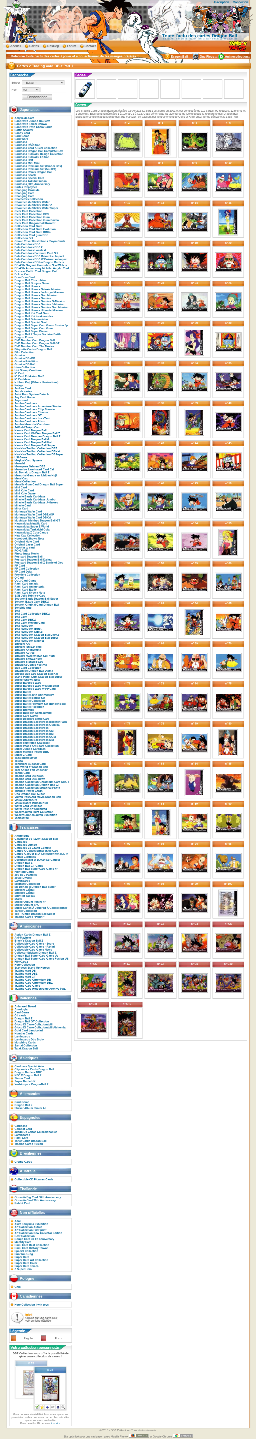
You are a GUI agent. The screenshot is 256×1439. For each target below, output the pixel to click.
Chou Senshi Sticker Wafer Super (36, 208)
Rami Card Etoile (25, 589)
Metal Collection (25, 481)
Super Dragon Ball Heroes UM (34, 730)
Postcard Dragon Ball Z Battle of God (39, 562)
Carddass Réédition (27, 144)
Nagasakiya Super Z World (31, 526)
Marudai (19, 463)
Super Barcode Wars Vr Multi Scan (36, 685)
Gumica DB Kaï (24, 364)
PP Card (19, 565)
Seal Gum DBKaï (25, 619)
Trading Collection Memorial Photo (37, 787)
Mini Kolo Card (24, 490)
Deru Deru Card (24, 277)
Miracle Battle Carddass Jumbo (35, 499)
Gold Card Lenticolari (28, 1030)
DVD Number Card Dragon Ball (34, 340)
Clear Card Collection (28, 211)
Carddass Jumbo (25, 844)
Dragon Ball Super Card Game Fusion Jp (41, 325)
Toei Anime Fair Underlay (31, 769)
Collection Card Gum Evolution (35, 229)
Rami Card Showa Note (29, 592)
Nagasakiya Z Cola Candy (31, 532)
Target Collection (25, 910)
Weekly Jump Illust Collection (34, 811)
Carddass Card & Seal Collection (35, 147)
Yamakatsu (21, 817)
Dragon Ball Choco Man (30, 280)
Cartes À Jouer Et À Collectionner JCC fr (41, 853)
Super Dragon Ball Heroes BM (34, 733)
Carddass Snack (25, 174)
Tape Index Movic (25, 757)
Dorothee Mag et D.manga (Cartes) (37, 859)
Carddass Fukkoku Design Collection (39, 153)
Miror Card (21, 508)
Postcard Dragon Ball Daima (33, 559)
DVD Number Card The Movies (34, 346)
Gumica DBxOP (24, 358)
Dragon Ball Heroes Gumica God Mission (41, 307)
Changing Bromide (27, 190)
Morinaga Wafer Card (28, 511)
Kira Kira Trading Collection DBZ (35, 448)
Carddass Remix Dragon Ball (33, 171)
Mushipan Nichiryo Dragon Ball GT (37, 520)
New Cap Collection (27, 535)
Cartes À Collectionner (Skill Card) (37, 850)
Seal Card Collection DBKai (32, 613)
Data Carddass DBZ (27, 244)
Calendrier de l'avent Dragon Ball (36, 838)
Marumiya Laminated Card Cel (34, 469)
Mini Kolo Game (25, 493)
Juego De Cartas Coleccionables (35, 1131)
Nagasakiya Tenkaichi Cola (32, 529)
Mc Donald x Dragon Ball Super (35, 886)
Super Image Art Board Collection (36, 745)
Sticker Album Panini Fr (30, 901)
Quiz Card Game (25, 580)
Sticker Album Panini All (30, 1108)
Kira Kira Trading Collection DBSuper (38, 454)
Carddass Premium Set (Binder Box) (38, 165)
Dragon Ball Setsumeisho (31, 319)
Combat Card (23, 1128)
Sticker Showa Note (27, 679)
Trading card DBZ (26, 973)
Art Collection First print (30, 1229)
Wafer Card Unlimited (28, 805)
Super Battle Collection (29, 700)
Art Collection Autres (28, 1226)
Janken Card (22, 388)
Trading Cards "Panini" (29, 916)
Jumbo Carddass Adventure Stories (38, 406)
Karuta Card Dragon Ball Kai (33, 442)
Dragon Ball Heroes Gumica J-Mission (39, 304)
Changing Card (24, 193)
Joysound (21, 400)
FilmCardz (21, 961)
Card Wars (21, 138)
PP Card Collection (26, 568)
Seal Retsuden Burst (28, 628)
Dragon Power (23, 337)
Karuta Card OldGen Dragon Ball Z (37, 433)
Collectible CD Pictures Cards (33, 1179)
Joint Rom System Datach (31, 394)
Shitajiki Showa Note (28, 658)
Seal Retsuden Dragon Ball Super (36, 637)
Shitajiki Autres (24, 652)
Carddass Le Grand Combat (32, 847)
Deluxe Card (22, 274)
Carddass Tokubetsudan (30, 181)
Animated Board (25, 1006)
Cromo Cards (23, 1161)
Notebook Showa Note (29, 538)
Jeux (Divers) (23, 877)
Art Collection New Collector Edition (38, 1232)
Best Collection (24, 1235)
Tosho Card (22, 772)
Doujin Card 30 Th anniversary (34, 1238)
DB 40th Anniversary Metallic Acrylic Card (41, 268)
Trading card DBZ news (29, 778)
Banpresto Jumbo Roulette (32, 120)
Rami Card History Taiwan (31, 1247)
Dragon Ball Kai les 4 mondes (33, 316)
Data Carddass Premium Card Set (36, 253)
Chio (17, 1286)
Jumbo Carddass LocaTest (32, 418)
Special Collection (26, 1250)
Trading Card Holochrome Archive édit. (40, 988)
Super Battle (22, 691)
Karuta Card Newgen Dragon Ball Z (37, 436)
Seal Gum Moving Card (29, 622)
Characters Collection (28, 199)
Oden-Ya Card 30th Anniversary (35, 1200)
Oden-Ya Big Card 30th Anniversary (37, 1197)
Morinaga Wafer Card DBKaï (32, 517)
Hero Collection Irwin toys (31, 1304)
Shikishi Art (22, 643)
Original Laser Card (27, 544)
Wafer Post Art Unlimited (30, 808)
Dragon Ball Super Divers (31, 331)
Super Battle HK (25, 1081)
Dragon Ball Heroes (27, 286)
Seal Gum (20, 616)
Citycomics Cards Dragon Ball (34, 1069)
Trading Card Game (27, 985)
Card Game (21, 135)
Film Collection (24, 352)
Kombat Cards (24, 1033)
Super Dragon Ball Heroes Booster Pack (40, 721)
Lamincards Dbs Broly (29, 1039)
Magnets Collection (27, 883)
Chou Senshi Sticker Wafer (32, 202)
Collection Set (23, 238)
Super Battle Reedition (29, 706)
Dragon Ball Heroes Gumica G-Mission (39, 301)
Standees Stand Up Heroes (32, 967)
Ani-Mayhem (22, 937)
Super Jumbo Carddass (30, 748)
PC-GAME (21, 550)
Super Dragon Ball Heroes (31, 727)
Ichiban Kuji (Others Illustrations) (36, 382)
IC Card (19, 373)
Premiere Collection (27, 574)
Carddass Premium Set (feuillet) (35, 168)
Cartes (34, 46)
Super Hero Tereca (26, 1266)
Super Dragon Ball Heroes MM (34, 739)
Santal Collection (25, 1045)
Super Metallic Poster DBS (31, 751)
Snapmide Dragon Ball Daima (33, 670)
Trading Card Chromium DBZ (33, 982)
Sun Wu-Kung (23, 1253)
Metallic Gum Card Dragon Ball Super (39, 484)
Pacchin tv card (24, 547)
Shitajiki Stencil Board (29, 661)
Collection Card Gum (28, 226)
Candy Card (22, 132)
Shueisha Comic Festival (30, 664)
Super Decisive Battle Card (32, 718)
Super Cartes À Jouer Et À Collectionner (40, 907)
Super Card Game (26, 715)
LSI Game (20, 457)
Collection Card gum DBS (31, 235)
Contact (90, 46)
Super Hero (21, 1256)
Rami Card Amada (26, 583)
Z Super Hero (23, 1269)
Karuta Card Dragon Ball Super (34, 445)
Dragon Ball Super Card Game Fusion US (41, 958)
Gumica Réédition (26, 361)
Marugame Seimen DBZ (29, 466)
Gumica (19, 355)
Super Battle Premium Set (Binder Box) (40, 703)
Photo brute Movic (26, 553)
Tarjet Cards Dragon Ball (30, 1140)
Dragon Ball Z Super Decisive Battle (37, 334)
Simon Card (22, 1078)
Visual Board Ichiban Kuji (31, 802)
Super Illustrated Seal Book (32, 742)
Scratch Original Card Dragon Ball (36, 604)
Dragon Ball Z (23, 862)
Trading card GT (25, 976)
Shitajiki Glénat (24, 892)
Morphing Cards (25, 1042)
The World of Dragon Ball (31, 766)
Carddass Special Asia (29, 1066)
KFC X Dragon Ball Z (28, 1075)
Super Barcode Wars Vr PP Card (35, 688)
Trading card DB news (29, 775)
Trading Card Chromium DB (32, 979)
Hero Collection (24, 367)
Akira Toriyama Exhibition (31, 1223)
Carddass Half (23, 159)
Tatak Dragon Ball (26, 1048)
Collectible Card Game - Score (34, 943)
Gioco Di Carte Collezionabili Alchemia (40, 1027)
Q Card (19, 577)
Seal (17, 610)
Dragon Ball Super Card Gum (33, 328)
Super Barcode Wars (27, 682)
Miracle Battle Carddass (30, 496)
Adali (17, 1220)
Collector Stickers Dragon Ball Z (35, 952)
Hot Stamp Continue (28, 370)
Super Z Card (23, 754)
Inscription (221, 2)
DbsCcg (53, 46)
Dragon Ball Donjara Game (32, 283)
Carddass (20, 141)
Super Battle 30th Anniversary (34, 694)
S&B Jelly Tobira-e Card (30, 595)
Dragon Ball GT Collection (31, 1021)
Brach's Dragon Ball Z (28, 940)
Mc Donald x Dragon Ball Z (32, 472)
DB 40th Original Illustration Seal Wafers (40, 265)
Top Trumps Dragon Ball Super (34, 913)
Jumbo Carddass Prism (29, 421)
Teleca (18, 760)
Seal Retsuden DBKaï (28, 631)
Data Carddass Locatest (30, 250)
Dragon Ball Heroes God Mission (36, 295)
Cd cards (20, 1015)
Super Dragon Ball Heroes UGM (35, 736)
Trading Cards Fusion (28, 1143)
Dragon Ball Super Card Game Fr (36, 868)
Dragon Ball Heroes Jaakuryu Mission (39, 292)
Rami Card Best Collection (31, 1244)
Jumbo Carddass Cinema (31, 412)
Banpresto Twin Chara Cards (33, 126)
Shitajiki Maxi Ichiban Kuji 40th (34, 655)
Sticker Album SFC (26, 904)
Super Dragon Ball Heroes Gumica (37, 724)
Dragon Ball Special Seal (30, 322)
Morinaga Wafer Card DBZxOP (34, 514)
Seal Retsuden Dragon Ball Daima (36, 634)
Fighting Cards (24, 871)
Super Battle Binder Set (29, 697)
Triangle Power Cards (28, 790)
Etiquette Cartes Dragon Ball (33, 349)
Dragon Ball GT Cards (28, 865)
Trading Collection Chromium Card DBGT (41, 781)
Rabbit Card (22, 1203)
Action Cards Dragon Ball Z (32, 934)
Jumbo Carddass (25, 403)
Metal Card (21, 478)
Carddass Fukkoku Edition (32, 156)
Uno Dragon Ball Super (29, 793)
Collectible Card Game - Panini (34, 946)
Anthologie (21, 835)
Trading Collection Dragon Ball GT (37, 784)
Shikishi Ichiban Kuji (28, 646)
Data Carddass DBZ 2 (28, 247)
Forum (71, 46)
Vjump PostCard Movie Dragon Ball (37, 796)
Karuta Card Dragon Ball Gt (32, 439)
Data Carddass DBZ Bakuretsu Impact (39, 256)
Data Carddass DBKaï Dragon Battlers (39, 262)
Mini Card (20, 487)
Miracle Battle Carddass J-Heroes (36, 502)
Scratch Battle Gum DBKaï (31, 601)
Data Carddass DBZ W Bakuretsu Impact (41, 259)
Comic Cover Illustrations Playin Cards (39, 241)
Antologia (21, 1009)
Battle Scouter (23, 129)
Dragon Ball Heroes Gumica (32, 298)
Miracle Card (22, 505)
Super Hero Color (25, 1263)
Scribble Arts (23, 607)
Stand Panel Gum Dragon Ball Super (38, 676)
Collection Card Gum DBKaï (32, 232)
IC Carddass (22, 379)
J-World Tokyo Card (27, 427)
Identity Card (23, 1241)
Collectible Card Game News (33, 949)
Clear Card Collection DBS (31, 214)
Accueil (15, 46)
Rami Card (21, 1137)
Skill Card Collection (27, 667)
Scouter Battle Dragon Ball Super (36, 598)
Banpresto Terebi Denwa (30, 123)
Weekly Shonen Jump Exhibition (35, 814)
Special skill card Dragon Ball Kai (36, 673)
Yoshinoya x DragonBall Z (31, 1084)
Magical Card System (28, 460)
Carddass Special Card (29, 177)
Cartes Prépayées (25, 187)
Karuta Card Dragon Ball (30, 430)
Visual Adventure (25, 799)
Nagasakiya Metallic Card (30, 523)
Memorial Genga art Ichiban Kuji (35, 475)
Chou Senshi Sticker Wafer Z (33, 205)
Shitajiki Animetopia (27, 649)
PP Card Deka (23, 571)
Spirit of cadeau (24, 895)
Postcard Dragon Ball (28, 556)
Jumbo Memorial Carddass (32, 424)
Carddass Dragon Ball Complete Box (38, 150)
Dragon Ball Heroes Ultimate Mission (38, 310)
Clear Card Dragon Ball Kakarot (35, 223)
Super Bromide (24, 709)
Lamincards (22, 880)
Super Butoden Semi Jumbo (33, 712)
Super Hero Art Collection (31, 1260)
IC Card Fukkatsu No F (29, 376)
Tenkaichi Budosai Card (30, 763)
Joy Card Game (24, 397)
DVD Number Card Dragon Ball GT (37, 343)
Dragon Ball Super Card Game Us (36, 955)
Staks (18, 898)
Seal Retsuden (24, 625)
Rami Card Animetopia (29, 586)
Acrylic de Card (24, 117)
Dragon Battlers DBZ (28, 1072)
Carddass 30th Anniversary (32, 184)
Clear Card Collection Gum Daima (36, 220)
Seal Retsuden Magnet (29, 640)
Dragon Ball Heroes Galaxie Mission (38, 289)
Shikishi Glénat (24, 889)
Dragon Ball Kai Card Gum (31, 313)
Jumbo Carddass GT (28, 415)
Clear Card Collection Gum (32, 217)
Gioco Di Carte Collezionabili (33, 1024)
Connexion (240, 2)
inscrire (55, 1423)
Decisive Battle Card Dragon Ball (35, 271)
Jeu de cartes (23, 391)
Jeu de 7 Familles (25, 874)
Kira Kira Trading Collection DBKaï (37, 451)
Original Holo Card (26, 541)
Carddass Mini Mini (27, 162)
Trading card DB (25, 970)
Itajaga (18, 385)
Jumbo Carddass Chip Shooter (34, 409)
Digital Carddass (25, 856)
